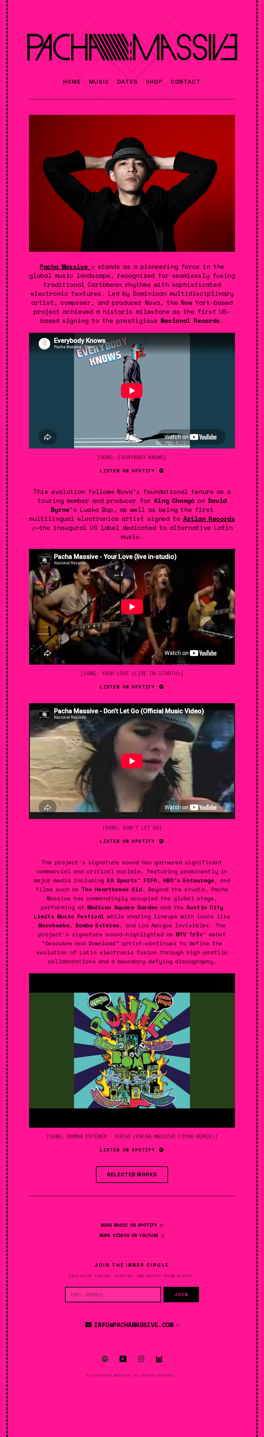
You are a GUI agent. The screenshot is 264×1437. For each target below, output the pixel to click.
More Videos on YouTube (130, 1235)
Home (72, 81)
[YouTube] (123, 1358)
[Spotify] (105, 1358)
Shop (154, 81)
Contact (186, 81)
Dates (127, 81)
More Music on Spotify (130, 1225)
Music (99, 81)
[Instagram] (141, 1358)
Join (181, 1294)
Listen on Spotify (129, 470)
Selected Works (132, 1174)
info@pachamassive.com (133, 1324)
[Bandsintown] (159, 1358)
